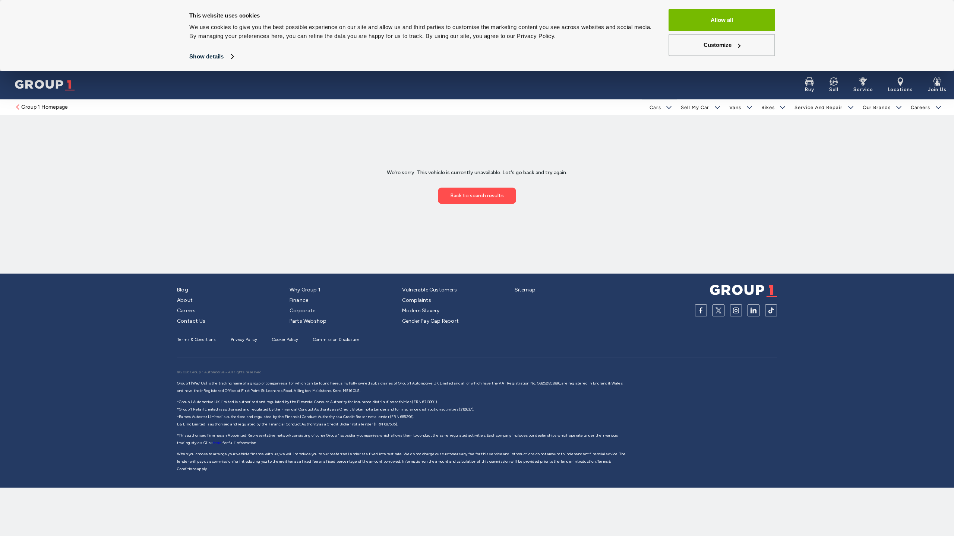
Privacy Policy (244, 339)
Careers (920, 107)
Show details (206, 56)
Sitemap (525, 290)
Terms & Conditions (196, 339)
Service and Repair (818, 107)
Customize (718, 45)
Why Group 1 (305, 290)
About (185, 300)
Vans (735, 107)
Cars (655, 107)
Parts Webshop (308, 321)
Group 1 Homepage (44, 107)
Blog (182, 290)
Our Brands (877, 107)
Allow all (722, 20)
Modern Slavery (421, 310)
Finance (299, 300)
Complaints (416, 300)
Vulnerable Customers (429, 290)
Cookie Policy (285, 339)
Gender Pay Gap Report (430, 321)
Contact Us (191, 321)
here (217, 442)
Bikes (768, 107)
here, (334, 383)
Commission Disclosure (336, 339)
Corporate (303, 310)
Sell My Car (695, 107)
